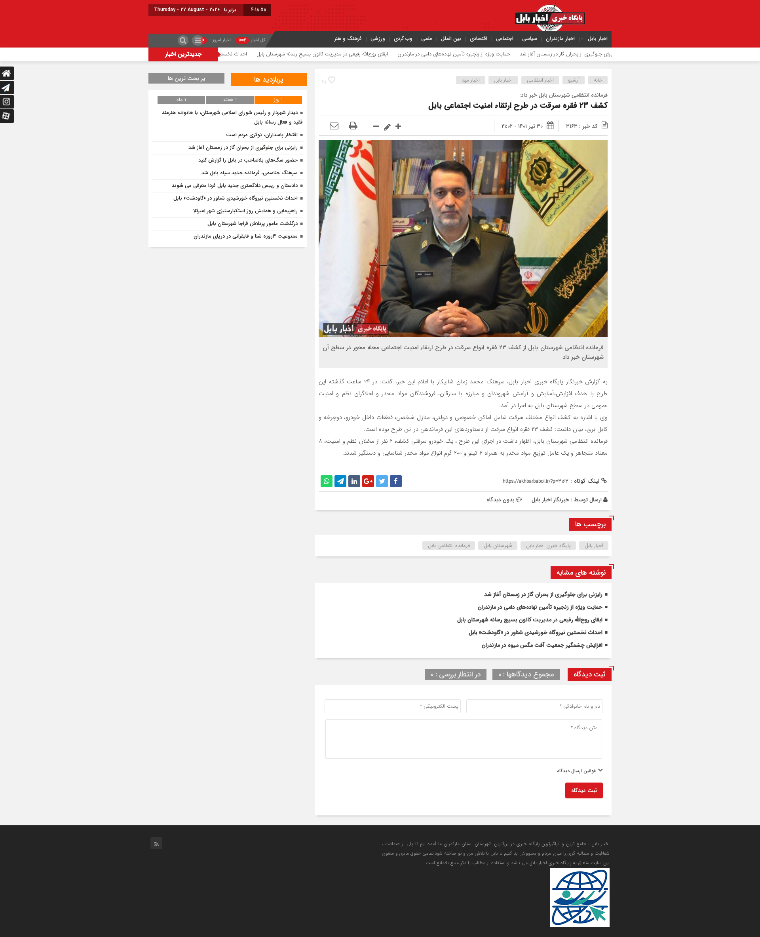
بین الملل (451, 38)
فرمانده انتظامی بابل (449, 545)
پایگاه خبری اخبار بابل (548, 545)
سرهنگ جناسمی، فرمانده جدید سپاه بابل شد (249, 173)
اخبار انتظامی (540, 80)
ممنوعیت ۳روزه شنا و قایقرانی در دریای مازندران (246, 236)
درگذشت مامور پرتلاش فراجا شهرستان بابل (252, 223)
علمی (426, 38)
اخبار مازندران (560, 38)
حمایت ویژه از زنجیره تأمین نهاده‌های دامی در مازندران (501, 54)
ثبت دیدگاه (584, 790)
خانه (598, 80)
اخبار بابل (598, 38)
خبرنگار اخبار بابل (550, 499)
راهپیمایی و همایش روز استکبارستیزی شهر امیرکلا (245, 211)
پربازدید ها (268, 79)
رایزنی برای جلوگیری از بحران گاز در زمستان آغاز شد (543, 594)
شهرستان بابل (498, 545)
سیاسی (529, 38)
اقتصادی (478, 38)
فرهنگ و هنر (348, 38)
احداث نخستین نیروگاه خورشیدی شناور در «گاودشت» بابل (235, 54)
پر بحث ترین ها (186, 78)
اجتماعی (504, 38)
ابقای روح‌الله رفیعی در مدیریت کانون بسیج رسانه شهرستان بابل (370, 54)
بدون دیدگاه (500, 499)
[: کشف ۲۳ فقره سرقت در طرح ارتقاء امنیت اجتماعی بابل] (334, 126)
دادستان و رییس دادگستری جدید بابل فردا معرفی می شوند (235, 185)
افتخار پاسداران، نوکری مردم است (262, 135)
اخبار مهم (471, 80)
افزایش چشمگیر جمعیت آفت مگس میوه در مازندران (542, 645)
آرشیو (574, 80)
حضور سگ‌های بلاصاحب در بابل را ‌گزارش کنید (248, 160)
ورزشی (377, 38)
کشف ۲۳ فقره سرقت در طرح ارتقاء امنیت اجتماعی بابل (518, 105)
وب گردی (403, 38)
